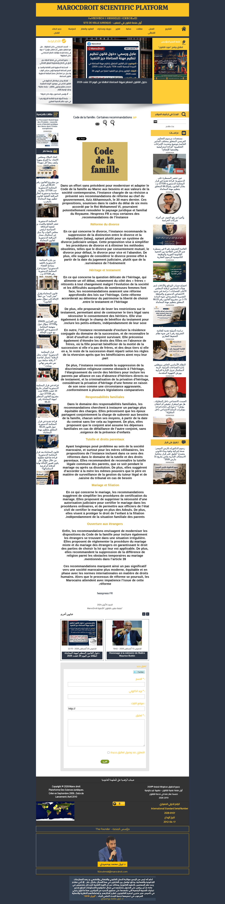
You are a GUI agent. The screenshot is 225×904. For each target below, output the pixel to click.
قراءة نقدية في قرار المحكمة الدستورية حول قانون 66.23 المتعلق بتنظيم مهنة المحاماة (47, 427)
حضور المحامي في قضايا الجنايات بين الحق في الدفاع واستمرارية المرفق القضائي (55, 61)
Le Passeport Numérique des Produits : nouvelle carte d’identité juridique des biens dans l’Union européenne (47, 124)
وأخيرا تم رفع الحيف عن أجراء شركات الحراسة (170, 219)
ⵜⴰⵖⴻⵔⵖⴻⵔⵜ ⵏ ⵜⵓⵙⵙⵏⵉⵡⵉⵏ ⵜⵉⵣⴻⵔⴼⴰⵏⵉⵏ (112, 18)
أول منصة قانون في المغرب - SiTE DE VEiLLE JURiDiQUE (112, 22)
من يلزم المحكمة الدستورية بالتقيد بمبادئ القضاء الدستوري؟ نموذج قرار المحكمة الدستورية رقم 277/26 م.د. (47, 267)
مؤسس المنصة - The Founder (113, 829)
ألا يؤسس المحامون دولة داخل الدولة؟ (54, 94)
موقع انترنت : (138, 703)
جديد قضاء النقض (56, 31)
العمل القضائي (151, 31)
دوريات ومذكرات (104, 29)
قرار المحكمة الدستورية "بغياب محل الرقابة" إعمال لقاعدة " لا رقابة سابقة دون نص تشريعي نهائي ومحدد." (47, 359)
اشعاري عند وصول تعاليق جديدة (128, 752)
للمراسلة (72, 29)
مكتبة (128, 29)
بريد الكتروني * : (137, 691)
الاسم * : (140, 678)
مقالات (139, 29)
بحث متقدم (170, 126)
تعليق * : (140, 715)
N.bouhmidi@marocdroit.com (113, 871)
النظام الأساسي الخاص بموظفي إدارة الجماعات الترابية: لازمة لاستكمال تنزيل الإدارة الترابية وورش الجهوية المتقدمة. (170, 368)
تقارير (118, 29)
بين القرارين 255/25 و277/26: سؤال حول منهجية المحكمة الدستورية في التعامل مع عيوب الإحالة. (47, 327)
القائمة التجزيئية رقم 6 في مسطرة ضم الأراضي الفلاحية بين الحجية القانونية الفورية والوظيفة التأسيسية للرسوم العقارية (170, 252)
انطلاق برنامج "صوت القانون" (170, 47)
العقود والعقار (87, 29)
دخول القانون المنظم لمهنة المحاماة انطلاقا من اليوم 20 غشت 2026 (112, 82)
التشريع (168, 29)
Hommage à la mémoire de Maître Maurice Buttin (127, 654)
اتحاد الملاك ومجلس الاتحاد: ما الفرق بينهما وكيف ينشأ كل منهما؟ (47, 160)
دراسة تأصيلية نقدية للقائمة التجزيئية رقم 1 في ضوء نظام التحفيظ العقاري (55, 100)
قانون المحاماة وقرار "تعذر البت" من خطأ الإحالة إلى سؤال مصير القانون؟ (47, 297)
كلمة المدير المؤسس (170, 42)
